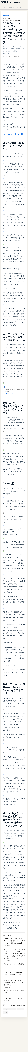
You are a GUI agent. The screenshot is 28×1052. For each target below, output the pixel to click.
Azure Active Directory (9, 1009)
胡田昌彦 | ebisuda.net (10, 2)
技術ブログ (11, 18)
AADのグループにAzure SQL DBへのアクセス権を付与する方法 (15, 1003)
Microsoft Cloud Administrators (12, 20)
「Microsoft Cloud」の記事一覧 (10, 990)
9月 (21, 998)
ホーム (4, 18)
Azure (5, 1012)
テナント (20, 1009)
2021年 (17, 998)
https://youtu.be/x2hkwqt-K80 (13, 134)
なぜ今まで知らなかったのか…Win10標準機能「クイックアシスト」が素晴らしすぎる (15, 1005)
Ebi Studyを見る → (8, 393)
